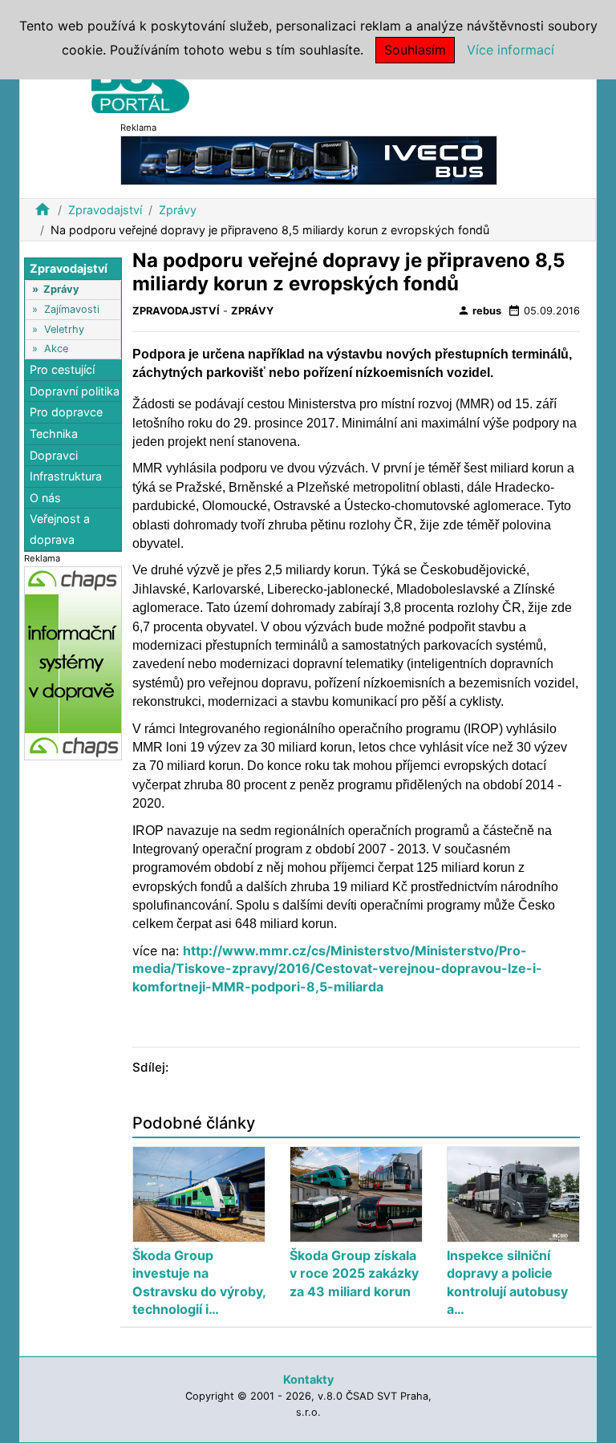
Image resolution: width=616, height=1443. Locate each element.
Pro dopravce (66, 412)
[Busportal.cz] (140, 83)
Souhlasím (415, 50)
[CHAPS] (73, 662)
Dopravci (54, 455)
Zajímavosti (71, 309)
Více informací (510, 50)
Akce (56, 349)
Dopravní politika (75, 391)
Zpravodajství (105, 210)
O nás (45, 498)
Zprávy (178, 210)
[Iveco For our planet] (308, 159)
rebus (479, 310)
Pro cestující (62, 369)
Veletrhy (64, 329)
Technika (54, 433)
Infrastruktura (66, 476)
